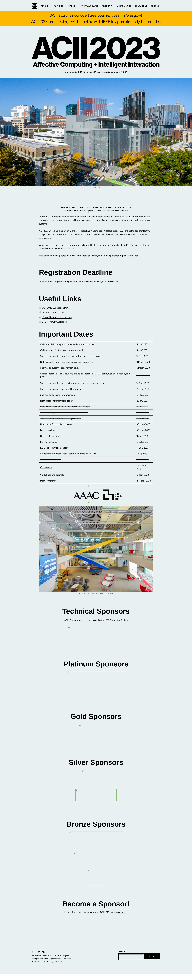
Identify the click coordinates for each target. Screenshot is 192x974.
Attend (45, 6)
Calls (71, 6)
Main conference (48, 480)
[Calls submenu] (75, 6)
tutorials (60, 474)
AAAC (128, 216)
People (155, 6)
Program (107, 6)
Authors (58, 6)
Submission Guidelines (53, 312)
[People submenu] (159, 6)
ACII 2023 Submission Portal (56, 307)
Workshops (45, 474)
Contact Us (141, 6)
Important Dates (89, 6)
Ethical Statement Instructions (57, 317)
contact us (122, 912)
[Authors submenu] (64, 6)
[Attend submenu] (49, 6)
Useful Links (124, 6)
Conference (46, 467)
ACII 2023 (38, 951)
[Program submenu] (112, 6)
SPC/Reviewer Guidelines (54, 321)
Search (152, 957)
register (103, 281)
